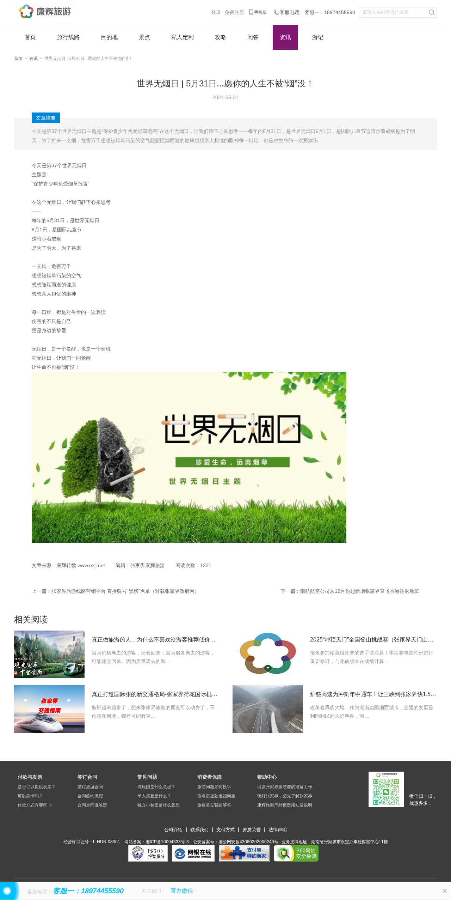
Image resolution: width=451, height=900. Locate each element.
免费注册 (234, 12)
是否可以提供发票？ (37, 786)
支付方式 (225, 829)
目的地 (109, 37)
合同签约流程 (90, 795)
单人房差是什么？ (154, 795)
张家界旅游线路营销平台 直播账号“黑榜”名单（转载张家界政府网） (125, 591)
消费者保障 (209, 777)
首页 (30, 37)
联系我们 (199, 829)
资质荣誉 (251, 829)
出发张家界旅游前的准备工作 (284, 786)
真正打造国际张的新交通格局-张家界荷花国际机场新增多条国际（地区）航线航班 (155, 694)
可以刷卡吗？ (30, 795)
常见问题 (147, 777)
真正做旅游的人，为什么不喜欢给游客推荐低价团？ (155, 640)
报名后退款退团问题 (216, 795)
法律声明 (277, 829)
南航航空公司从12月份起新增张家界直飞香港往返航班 (359, 591)
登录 (216, 12)
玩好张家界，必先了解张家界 (284, 795)
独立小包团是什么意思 (158, 805)
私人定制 (182, 37)
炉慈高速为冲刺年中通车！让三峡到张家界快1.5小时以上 (373, 694)
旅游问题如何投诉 (214, 786)
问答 (253, 37)
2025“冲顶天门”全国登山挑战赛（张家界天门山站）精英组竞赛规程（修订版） (373, 640)
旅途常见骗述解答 (214, 805)
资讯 (285, 37)
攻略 (220, 37)
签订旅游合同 (90, 786)
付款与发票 (30, 777)
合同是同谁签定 (92, 805)
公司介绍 (173, 829)
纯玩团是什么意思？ (156, 786)
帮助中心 (267, 777)
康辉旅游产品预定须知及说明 (284, 805)
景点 (144, 37)
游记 (317, 37)
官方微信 (182, 891)
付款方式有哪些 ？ (35, 805)
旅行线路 (68, 37)
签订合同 (87, 777)
